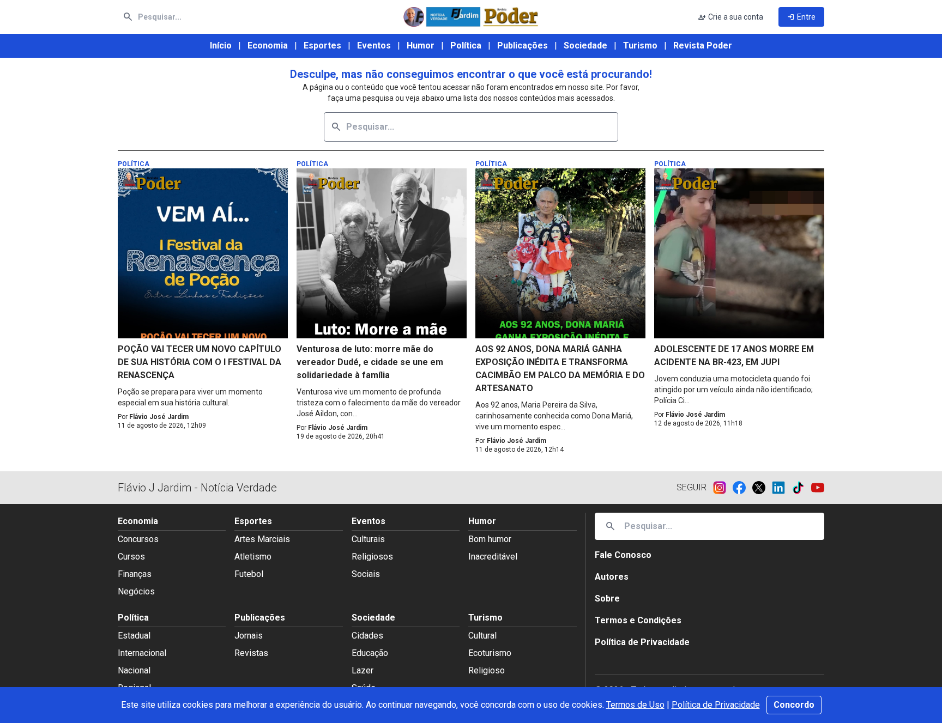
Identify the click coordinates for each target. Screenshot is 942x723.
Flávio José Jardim (159, 417)
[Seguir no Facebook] (742, 487)
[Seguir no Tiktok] (801, 487)
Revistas (251, 653)
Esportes (322, 45)
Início (221, 45)
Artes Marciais (262, 539)
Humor (420, 45)
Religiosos (372, 556)
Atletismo (252, 556)
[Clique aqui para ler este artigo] (203, 253)
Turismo (640, 45)
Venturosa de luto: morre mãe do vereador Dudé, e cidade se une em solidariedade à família (370, 362)
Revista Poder (702, 45)
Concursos (138, 539)
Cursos (131, 556)
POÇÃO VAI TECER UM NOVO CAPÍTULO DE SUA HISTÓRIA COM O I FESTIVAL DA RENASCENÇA (199, 362)
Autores (612, 577)
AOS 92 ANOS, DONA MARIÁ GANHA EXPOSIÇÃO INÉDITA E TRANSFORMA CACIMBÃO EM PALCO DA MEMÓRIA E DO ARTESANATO (560, 368)
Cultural (482, 635)
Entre (801, 17)
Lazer (362, 670)
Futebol (248, 574)
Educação (370, 653)
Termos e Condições (638, 620)
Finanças (135, 574)
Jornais (248, 635)
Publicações (522, 45)
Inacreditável (492, 556)
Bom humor (489, 539)
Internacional (142, 653)
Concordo (794, 705)
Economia (267, 45)
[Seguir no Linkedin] (782, 487)
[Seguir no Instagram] (723, 487)
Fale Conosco (623, 555)
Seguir (691, 487)
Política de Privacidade (716, 705)
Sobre (607, 598)
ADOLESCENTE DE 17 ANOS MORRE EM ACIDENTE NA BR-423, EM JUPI (734, 355)
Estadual (134, 635)
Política (465, 45)
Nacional (134, 670)
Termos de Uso (635, 705)
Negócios (136, 591)
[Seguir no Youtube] (817, 487)
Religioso (486, 670)
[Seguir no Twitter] (762, 487)
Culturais (368, 539)
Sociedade (585, 45)
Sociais (366, 574)
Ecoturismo (489, 653)
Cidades (367, 635)
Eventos (374, 45)
